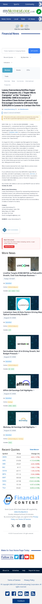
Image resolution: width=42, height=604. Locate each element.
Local (16, 19)
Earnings (10, 402)
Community (29, 4)
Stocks (18, 70)
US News (31, 19)
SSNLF (13, 291)
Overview (7, 81)
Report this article (9, 246)
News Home (6, 19)
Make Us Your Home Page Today (15, 550)
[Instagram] (29, 526)
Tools (6, 76)
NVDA (4, 481)
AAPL (4, 460)
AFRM (10, 405)
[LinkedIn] (23, 526)
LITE (10, 330)
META (4, 474)
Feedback (21, 601)
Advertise (15, 570)
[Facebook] (18, 526)
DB (9, 369)
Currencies (20, 81)
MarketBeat (8, 283)
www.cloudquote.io (21, 512)
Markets (7, 70)
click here (32, 173)
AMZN (14, 405)
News (5, 4)
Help (23, 570)
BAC (3, 467)
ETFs (28, 70)
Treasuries (7, 85)
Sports (16, 4)
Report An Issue (34, 570)
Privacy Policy (29, 580)
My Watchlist (24, 57)
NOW (12, 369)
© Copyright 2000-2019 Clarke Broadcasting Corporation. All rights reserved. (21, 585)
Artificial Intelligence (13, 287)
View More (34, 449)
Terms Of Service (25, 519)
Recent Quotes (8, 57)
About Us (6, 570)
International (29, 81)
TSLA (17, 291)
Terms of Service (14, 580)
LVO (10, 291)
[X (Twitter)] (12, 526)
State (23, 19)
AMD (4, 464)
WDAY (10, 442)
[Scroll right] (40, 4)
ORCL (4, 484)
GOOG (4, 471)
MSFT (4, 478)
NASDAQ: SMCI (13, 132)
